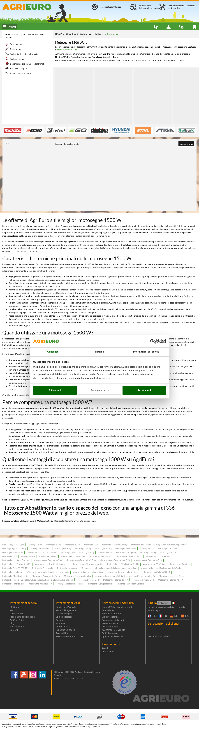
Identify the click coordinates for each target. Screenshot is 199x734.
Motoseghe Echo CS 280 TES (15, 568)
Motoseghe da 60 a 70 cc (154, 564)
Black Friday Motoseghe (13, 544)
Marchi (13, 610)
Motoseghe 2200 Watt (168, 548)
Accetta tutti (144, 390)
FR (165, 616)
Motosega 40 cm (72, 544)
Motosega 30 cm (53, 544)
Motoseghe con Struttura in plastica (88, 564)
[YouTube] (23, 682)
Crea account (108, 651)
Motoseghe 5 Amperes (126, 552)
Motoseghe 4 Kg (86, 552)
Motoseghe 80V (28, 556)
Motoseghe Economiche (42, 568)
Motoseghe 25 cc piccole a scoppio (42, 552)
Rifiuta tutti (55, 390)
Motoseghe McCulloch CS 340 (156, 572)
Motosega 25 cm (35, 544)
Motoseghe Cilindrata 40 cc (129, 556)
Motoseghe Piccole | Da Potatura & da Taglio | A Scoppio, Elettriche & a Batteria (37, 580)
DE (176, 616)
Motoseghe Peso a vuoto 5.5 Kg (141, 576)
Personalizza (98, 390)
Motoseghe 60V (9, 556)
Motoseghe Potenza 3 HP (143, 580)
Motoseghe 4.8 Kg (63, 548)
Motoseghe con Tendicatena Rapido (123, 564)
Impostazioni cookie (65, 630)
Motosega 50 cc (91, 544)
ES (186, 616)
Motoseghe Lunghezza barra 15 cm (53, 572)
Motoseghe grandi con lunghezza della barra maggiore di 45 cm (109, 568)
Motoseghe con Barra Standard (16, 560)
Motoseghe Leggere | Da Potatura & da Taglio (161, 568)
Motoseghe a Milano (48, 556)
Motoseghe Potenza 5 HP (40, 583)
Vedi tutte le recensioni (158, 636)
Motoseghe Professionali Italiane (70, 583)
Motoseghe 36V (68, 552)
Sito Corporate (17, 626)
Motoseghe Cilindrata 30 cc (73, 556)
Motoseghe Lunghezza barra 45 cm (123, 572)
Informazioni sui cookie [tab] (146, 351)
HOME (58, 34)
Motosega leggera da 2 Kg (14, 548)
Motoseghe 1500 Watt (125, 548)
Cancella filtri (186, 144)
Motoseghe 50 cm (168, 552)
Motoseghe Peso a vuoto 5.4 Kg (109, 576)
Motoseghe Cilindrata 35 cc (101, 556)
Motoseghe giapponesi (67, 568)
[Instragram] (33, 682)
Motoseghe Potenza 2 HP (88, 580)
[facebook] (14, 682)
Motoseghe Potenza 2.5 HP (115, 580)
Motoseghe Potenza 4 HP (13, 583)
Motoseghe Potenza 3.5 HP (170, 580)
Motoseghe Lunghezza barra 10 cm (18, 572)
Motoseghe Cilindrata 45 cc (158, 556)
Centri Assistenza (110, 617)
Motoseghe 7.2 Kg (103, 548)
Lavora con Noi (17, 613)
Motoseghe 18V (147, 548)
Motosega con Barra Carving (114, 544)
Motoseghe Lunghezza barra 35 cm (88, 572)
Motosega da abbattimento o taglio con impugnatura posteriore (159, 544)
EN (154, 616)
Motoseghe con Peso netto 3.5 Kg (81, 560)
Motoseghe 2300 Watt (12, 552)
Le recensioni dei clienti (163, 623)
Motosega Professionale (40, 548)
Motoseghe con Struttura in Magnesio (51, 564)
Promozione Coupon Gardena (131, 583)
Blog (12, 623)
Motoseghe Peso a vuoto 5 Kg (77, 576)
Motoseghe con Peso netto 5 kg (148, 560)
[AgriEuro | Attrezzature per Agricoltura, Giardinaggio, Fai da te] (33, 7)
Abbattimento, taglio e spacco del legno (85, 34)
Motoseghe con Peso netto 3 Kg (48, 560)
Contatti (14, 630)
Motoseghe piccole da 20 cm (171, 576)
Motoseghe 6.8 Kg (83, 548)
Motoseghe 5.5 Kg (148, 552)
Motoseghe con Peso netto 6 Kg (16, 564)
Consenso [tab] (52, 351)
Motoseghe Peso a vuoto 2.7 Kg (46, 576)
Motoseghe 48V (105, 552)
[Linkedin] (42, 682)
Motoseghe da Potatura (179, 564)
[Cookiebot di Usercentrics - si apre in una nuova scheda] (152, 341)
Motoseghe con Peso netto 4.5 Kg (115, 560)
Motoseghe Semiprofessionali (101, 583)
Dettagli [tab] (99, 351)
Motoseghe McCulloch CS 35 (15, 576)
